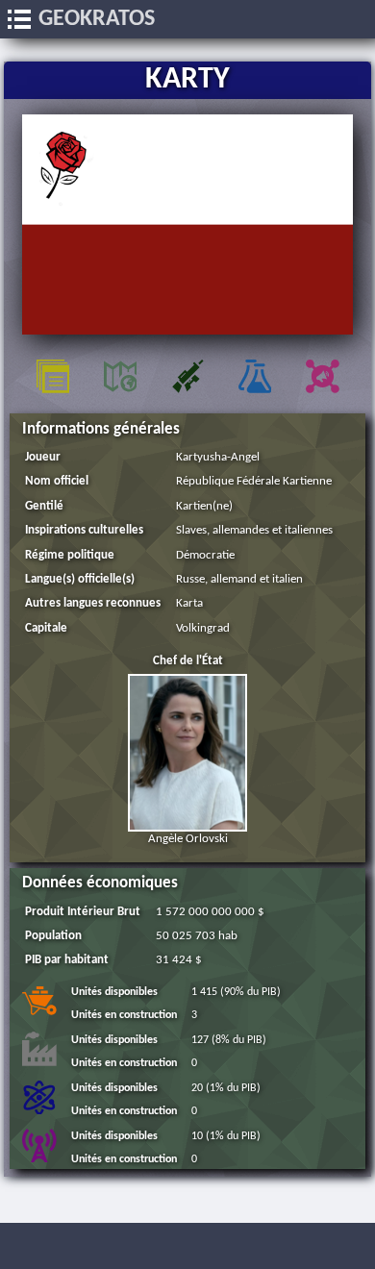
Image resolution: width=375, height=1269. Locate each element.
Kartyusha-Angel (218, 457)
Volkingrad (203, 628)
